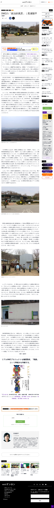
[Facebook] (34, 484)
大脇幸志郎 (47, 70)
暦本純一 (12, 474)
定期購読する (43, 2)
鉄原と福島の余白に (32, 54)
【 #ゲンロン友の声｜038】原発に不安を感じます (47, 93)
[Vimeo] (42, 484)
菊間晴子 (48, 34)
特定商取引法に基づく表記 (10, 489)
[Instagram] (37, 484)
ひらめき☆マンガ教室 (5, 474)
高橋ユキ (48, 45)
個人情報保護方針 (8, 492)
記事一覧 (47, 13)
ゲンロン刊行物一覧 (47, 168)
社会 (9, 10)
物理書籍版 (17, 396)
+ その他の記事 (16, 435)
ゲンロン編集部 (23, 473)
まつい (48, 88)
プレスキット (7, 497)
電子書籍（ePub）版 (27, 396)
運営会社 (6, 493)
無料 (12, 10)
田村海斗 (46, 80)
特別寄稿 (44, 34)
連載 (43, 80)
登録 (40, 500)
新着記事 (44, 45)
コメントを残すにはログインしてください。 (20, 454)
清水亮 (16, 474)
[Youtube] (45, 484)
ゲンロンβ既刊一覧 (47, 164)
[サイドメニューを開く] (1, 2)
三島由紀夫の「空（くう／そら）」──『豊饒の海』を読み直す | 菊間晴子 (47, 32)
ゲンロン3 (28, 56)
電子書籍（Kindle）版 (23, 398)
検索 (51, 10)
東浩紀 (31, 474)
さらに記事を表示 (47, 157)
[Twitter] (40, 484)
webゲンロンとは (8, 487)
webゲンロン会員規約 (9, 490)
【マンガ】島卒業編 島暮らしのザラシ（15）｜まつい (47, 85)
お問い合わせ (7, 495)
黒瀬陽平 (3, 15)
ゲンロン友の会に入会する (47, 174)
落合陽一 (12, 475)
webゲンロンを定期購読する (47, 171)
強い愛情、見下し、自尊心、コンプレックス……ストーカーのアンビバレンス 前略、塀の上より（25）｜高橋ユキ (47, 41)
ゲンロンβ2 (3, 10)
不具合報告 (47, 177)
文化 (7, 10)
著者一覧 (47, 16)
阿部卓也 (46, 64)
